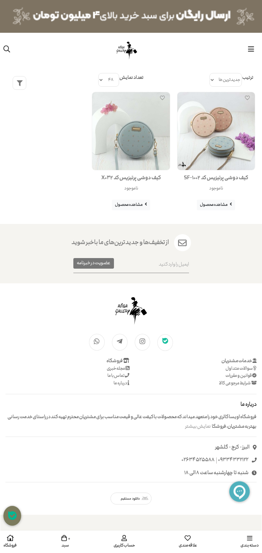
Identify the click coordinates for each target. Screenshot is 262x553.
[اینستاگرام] (143, 342)
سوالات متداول (239, 368)
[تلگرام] (120, 342)
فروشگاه (114, 361)
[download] (131, 498)
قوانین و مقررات (238, 376)
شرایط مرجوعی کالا (235, 383)
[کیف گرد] (131, 310)
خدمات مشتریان (236, 361)
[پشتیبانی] (12, 516)
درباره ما (121, 383)
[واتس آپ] (97, 342)
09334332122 (233, 460)
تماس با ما (116, 376)
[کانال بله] (165, 342)
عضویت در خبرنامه (94, 263)
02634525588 (198, 460)
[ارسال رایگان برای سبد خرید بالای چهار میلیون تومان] (131, 16)
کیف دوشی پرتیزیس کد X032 (131, 178)
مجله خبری (116, 368)
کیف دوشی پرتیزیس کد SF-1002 (216, 178)
